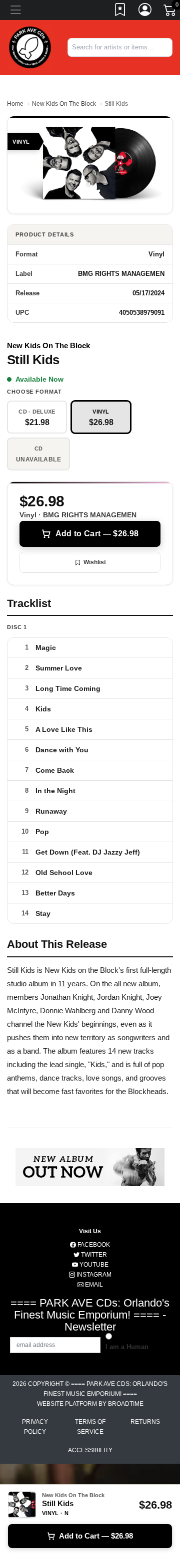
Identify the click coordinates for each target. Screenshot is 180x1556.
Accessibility (90, 1450)
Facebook (93, 1244)
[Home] (30, 46)
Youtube (93, 1264)
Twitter (93, 1254)
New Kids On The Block (64, 103)
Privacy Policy (35, 1426)
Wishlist (95, 562)
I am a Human (127, 1346)
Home (15, 103)
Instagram (93, 1274)
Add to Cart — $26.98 (97, 533)
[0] (170, 12)
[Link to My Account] (145, 11)
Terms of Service (90, 1426)
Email (93, 1284)
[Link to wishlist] (121, 11)
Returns (145, 1421)
